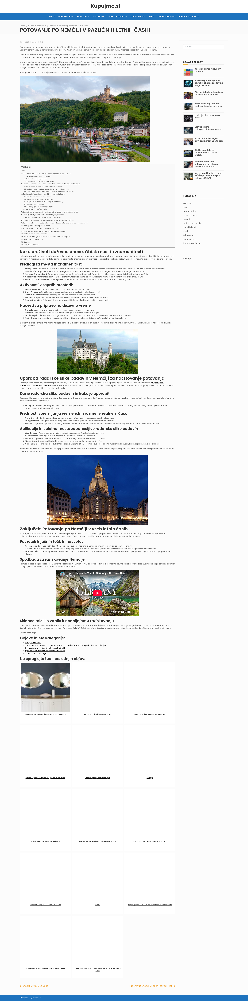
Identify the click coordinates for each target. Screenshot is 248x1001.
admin (34, 42)
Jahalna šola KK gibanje (35, 653)
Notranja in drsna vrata (33, 239)
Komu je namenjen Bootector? (35, 209)
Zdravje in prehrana (117, 16)
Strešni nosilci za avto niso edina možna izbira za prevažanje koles (50, 212)
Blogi (52, 16)
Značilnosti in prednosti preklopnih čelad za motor (209, 105)
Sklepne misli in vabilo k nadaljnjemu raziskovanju (45, 202)
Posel (152, 16)
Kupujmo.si (105, 6)
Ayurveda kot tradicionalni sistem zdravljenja (45, 650)
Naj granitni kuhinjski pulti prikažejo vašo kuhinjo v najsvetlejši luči (208, 176)
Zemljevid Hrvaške (31, 245)
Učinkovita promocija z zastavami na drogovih (42, 217)
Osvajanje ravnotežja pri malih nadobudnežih (45, 648)
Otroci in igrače (166, 16)
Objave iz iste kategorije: (35, 204)
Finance (27, 242)
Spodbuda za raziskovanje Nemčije (39, 199)
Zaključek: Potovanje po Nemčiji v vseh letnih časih (44, 194)
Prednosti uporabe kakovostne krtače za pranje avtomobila (206, 164)
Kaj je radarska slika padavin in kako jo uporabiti (44, 187)
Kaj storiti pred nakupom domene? (208, 70)
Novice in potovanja (189, 16)
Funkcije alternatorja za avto (35, 234)
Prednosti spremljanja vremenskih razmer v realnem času (47, 189)
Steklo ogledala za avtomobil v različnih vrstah (206, 152)
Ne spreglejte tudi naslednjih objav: (39, 207)
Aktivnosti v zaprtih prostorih (36, 179)
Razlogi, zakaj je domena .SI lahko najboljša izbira (43, 215)
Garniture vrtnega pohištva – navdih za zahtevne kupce (47, 236)
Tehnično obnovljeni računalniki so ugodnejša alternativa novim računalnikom (55, 223)
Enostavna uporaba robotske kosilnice (151, 986)
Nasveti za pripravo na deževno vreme (40, 181)
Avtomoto (98, 16)
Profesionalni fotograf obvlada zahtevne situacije (209, 139)
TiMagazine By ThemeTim (30, 998)
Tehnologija (83, 16)
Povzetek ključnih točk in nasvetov (38, 197)
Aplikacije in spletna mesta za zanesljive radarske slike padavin (50, 191)
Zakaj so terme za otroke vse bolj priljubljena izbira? (45, 231)
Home (22, 25)
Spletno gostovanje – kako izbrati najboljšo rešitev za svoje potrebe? (209, 83)
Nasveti (186, 219)
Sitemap (187, 258)
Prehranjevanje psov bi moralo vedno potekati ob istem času (48, 220)
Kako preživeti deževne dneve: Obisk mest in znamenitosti (46, 174)
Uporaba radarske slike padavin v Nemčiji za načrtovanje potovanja (51, 184)
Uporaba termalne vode (35, 986)
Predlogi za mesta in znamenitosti (38, 176)
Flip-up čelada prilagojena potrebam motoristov (209, 93)
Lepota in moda (138, 16)
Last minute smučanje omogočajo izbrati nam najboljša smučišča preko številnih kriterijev (65, 645)
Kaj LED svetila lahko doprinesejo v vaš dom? (41, 228)
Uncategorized (189, 239)
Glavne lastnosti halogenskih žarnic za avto (209, 128)
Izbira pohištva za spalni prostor (37, 226)
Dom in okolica (65, 16)
